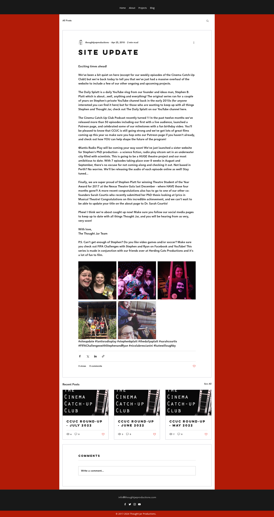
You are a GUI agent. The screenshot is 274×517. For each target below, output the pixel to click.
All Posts (67, 20)
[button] (207, 20)
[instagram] (134, 504)
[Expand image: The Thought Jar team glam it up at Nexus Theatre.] (137, 280)
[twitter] (129, 504)
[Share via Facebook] (79, 356)
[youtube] (139, 504)
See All (208, 383)
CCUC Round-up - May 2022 (187, 423)
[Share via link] (103, 356)
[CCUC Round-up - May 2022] (188, 403)
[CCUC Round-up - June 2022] (137, 403)
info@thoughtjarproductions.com (137, 497)
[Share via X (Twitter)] (87, 356)
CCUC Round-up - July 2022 (84, 423)
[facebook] (125, 504)
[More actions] (194, 42)
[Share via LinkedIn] (95, 356)
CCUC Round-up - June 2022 (136, 423)
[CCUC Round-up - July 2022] (85, 403)
